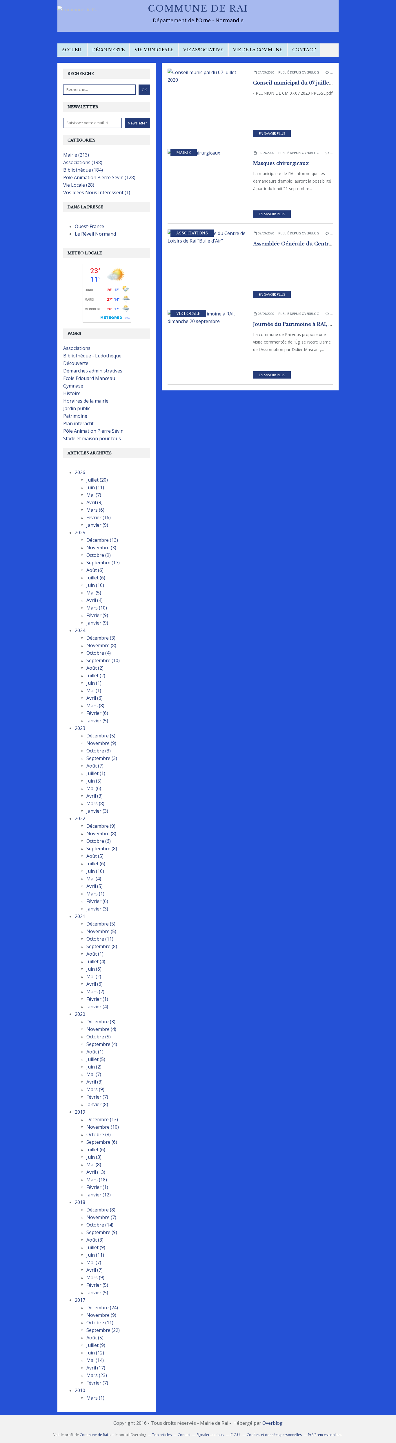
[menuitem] (72, 50)
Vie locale (188, 313)
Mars (95, 510)
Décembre (102, 540)
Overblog (272, 1423)
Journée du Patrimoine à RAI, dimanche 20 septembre (321, 324)
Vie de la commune (257, 49)
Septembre (103, 562)
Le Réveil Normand (95, 234)
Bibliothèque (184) (83, 170)
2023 (80, 728)
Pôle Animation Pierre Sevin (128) (99, 177)
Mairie (183, 152)
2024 (80, 630)
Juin (95, 487)
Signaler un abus (210, 1434)
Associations (192, 233)
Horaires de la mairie (85, 401)
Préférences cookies (324, 1434)
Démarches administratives (92, 371)
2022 (80, 818)
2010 (80, 1390)
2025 (80, 532)
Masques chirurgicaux (281, 163)
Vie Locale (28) (78, 185)
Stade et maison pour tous (92, 438)
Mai (93, 495)
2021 (80, 916)
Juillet (97, 480)
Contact (304, 49)
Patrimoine (75, 416)
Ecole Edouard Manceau (89, 378)
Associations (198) (82, 162)
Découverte (108, 49)
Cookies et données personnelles (274, 1434)
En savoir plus (272, 133)
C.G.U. (235, 1434)
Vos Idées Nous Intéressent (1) (96, 192)
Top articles (162, 1434)
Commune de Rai (198, 8)
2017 (80, 1300)
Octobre (98, 555)
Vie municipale (154, 49)
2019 (80, 1112)
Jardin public (76, 408)
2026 (80, 472)
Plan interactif (78, 423)
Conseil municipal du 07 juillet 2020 (299, 83)
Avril (94, 502)
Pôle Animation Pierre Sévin (93, 431)
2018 (80, 1202)
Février (98, 517)
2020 (80, 1014)
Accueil (72, 49)
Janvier (97, 525)
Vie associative (203, 49)
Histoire (72, 393)
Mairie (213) (76, 155)
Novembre (101, 547)
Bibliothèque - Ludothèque (92, 356)
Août (94, 570)
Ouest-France (89, 226)
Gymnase (73, 386)
